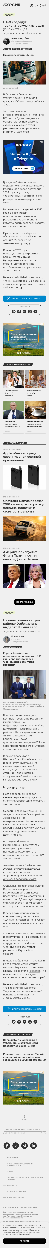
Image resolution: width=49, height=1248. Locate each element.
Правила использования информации (20, 1165)
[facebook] (7, 1145)
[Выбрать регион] (31, 5)
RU (37, 5)
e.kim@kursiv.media (19, 642)
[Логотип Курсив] (12, 4)
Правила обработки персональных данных (25, 1179)
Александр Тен (20, 38)
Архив (10, 1172)
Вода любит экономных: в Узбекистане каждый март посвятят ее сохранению (20, 1043)
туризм (16, 49)
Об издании (13, 1158)
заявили (28, 216)
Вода (6, 647)
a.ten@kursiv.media (19, 44)
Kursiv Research (15, 1198)
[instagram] (15, 1145)
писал (38, 277)
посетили (28, 195)
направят (37, 732)
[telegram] (24, 1145)
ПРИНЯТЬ (25, 1241)
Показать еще (24, 602)
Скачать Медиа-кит (17, 1192)
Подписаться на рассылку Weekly (22, 1129)
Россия (7, 49)
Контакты (12, 1186)
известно (34, 970)
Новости (9, 14)
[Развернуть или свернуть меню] (44, 5)
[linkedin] (33, 1145)
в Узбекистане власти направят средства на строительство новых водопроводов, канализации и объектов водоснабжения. (22, 872)
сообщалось (21, 960)
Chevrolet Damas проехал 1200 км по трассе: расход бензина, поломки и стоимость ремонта (23, 506)
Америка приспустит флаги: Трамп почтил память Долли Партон (20, 555)
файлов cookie (25, 1234)
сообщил (38, 101)
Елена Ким (17, 636)
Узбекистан (26, 49)
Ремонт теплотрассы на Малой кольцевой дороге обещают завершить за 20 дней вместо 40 (24, 1057)
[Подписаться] (44, 1132)
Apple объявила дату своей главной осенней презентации (22, 456)
